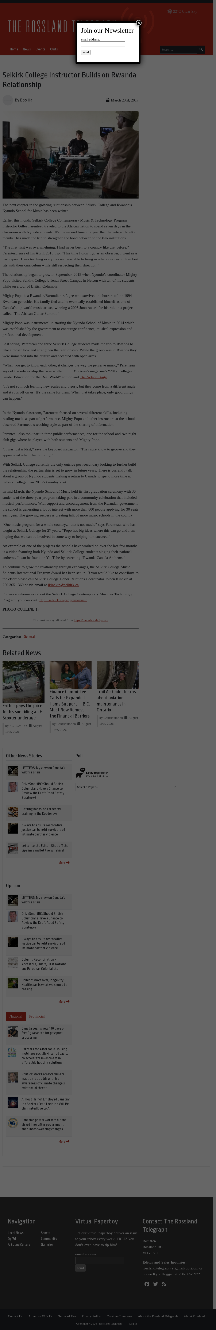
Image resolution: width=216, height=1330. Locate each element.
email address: (90, 39)
